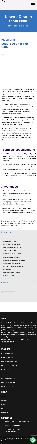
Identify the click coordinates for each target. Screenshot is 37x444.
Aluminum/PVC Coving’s (8, 378)
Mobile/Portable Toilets (7, 386)
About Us (4, 400)
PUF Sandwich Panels (7, 353)
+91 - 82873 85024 (10, 431)
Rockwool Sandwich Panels (9, 361)
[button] (33, 440)
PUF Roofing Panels (7, 357)
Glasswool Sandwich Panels (9, 365)
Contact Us (4, 412)
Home (10, 26)
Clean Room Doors (6, 374)
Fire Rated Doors (6, 370)
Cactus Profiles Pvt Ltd (10, 128)
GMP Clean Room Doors (8, 382)
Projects (3, 404)
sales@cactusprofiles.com (12, 425)
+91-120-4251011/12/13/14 (12, 429)
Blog (2, 408)
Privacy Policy (24, 339)
